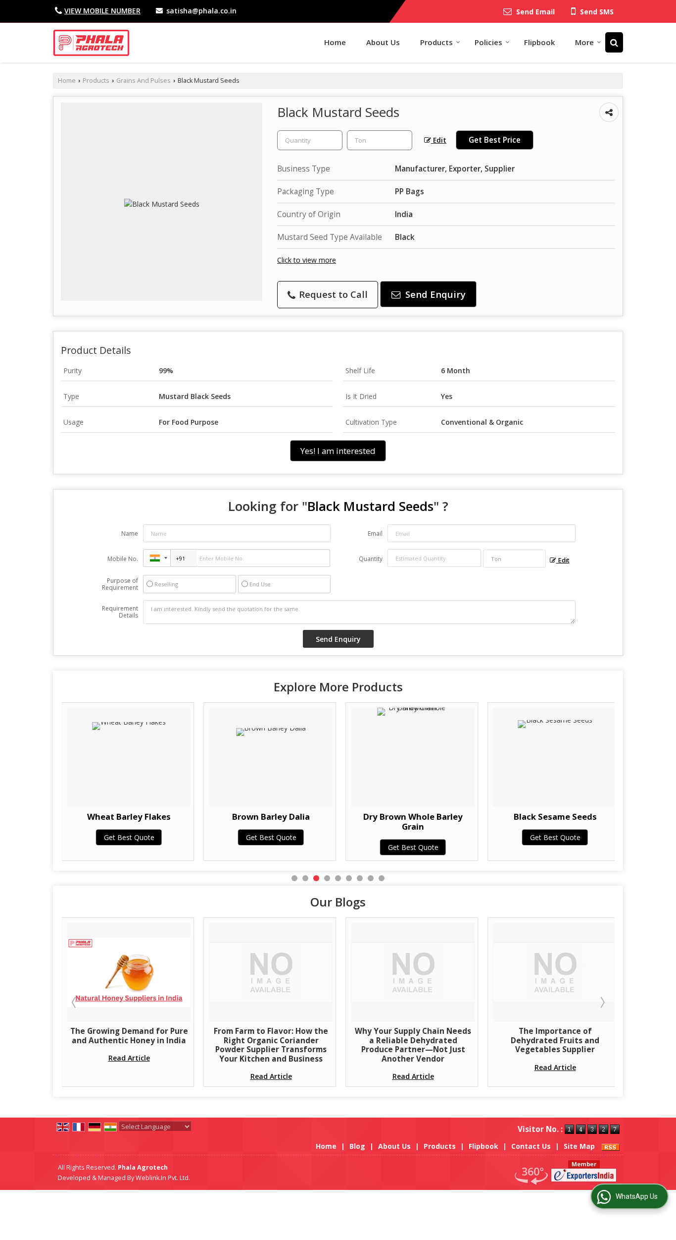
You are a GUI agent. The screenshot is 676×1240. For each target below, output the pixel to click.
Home (335, 42)
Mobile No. (122, 559)
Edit (438, 140)
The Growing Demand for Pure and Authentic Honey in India (119, 1035)
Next (602, 1002)
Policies (488, 42)
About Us (383, 42)
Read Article (119, 1058)
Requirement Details (120, 612)
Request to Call (332, 294)
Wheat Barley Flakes (92, 816)
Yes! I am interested (338, 450)
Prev (75, 1002)
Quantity (371, 559)
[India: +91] (157, 558)
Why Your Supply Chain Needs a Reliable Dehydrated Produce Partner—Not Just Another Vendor (403, 1045)
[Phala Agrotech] (91, 42)
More (584, 42)
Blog (357, 1146)
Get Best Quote (92, 837)
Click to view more (306, 260)
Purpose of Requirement (120, 584)
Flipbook (539, 42)
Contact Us (531, 1146)
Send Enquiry (434, 294)
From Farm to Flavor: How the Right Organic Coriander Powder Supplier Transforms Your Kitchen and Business (261, 1045)
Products (436, 42)
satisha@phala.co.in (201, 10)
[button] (102, 10)
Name (129, 533)
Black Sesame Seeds (518, 816)
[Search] (614, 42)
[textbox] (379, 140)
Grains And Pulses (143, 80)
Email (375, 533)
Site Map (579, 1146)
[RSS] (611, 1146)
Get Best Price (495, 140)
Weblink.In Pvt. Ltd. (163, 1178)
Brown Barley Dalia (234, 816)
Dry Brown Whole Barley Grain (376, 821)
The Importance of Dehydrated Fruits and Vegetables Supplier (545, 1040)
